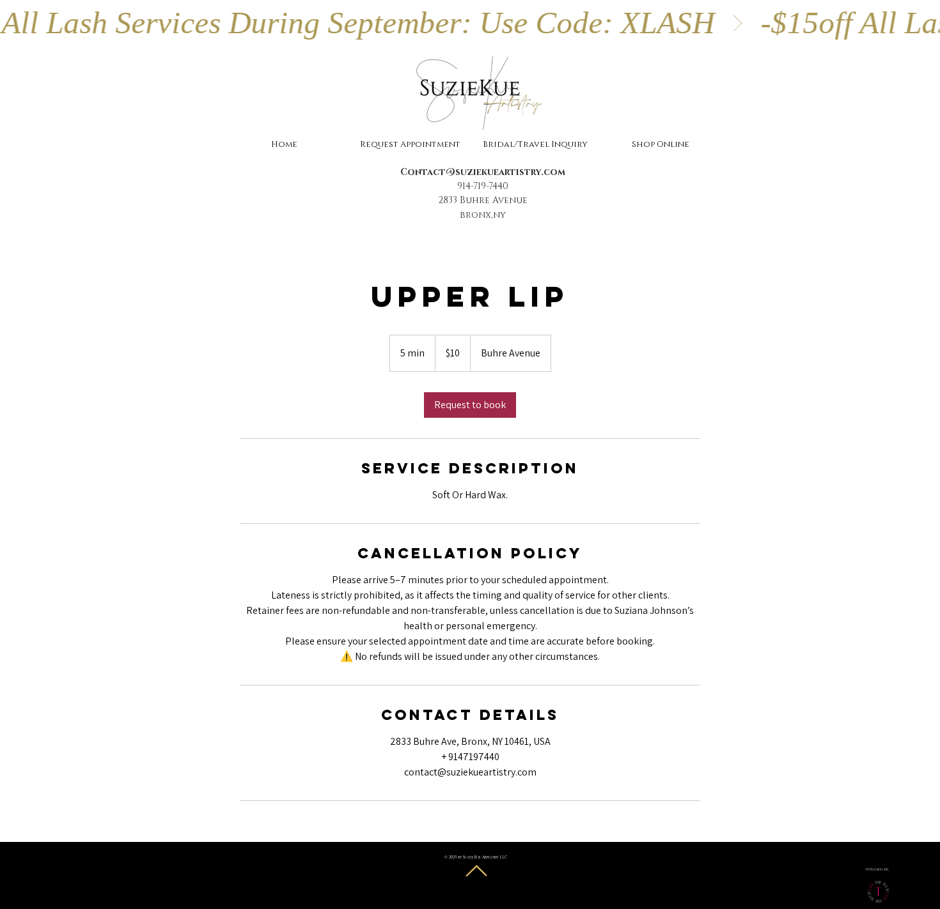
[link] (470, 405)
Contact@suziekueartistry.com (482, 172)
